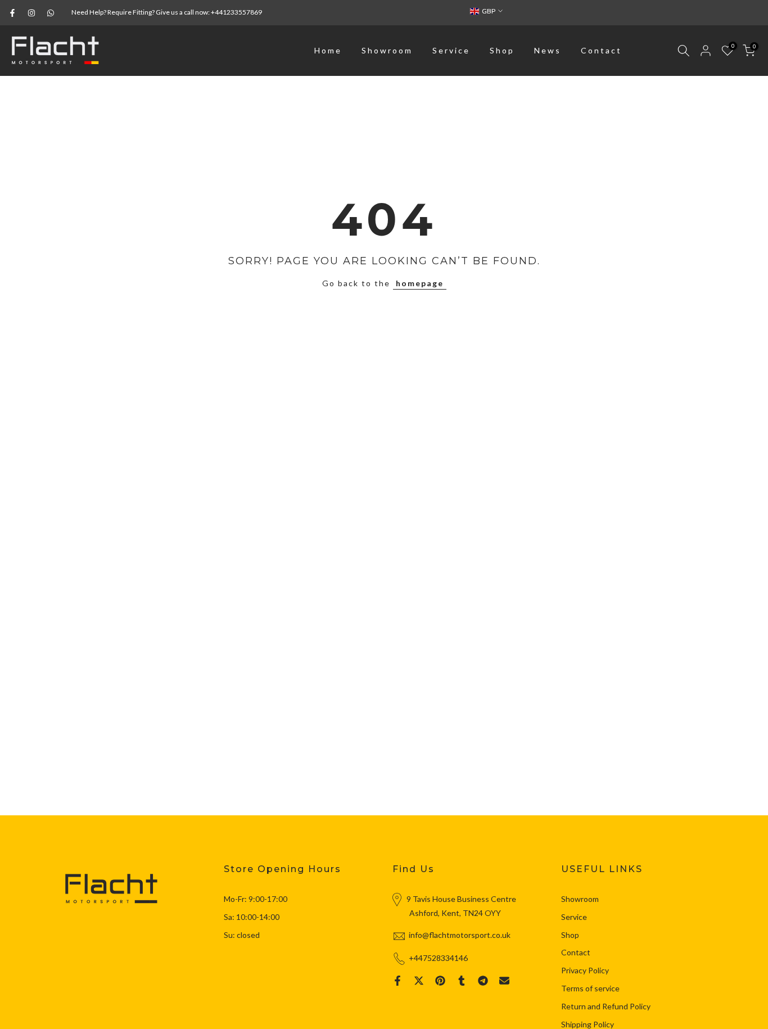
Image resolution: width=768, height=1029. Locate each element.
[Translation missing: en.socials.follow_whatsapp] (51, 13)
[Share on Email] (504, 980)
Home (328, 50)
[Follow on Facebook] (12, 13)
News (547, 50)
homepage (420, 283)
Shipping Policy (587, 1024)
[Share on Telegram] (483, 980)
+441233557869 (236, 12)
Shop (502, 50)
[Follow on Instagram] (31, 13)
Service (451, 50)
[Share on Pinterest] (440, 980)
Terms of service (590, 988)
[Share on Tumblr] (462, 980)
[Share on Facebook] (397, 980)
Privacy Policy (585, 970)
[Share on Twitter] (419, 980)
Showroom (387, 50)
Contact (601, 50)
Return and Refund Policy (605, 1006)
